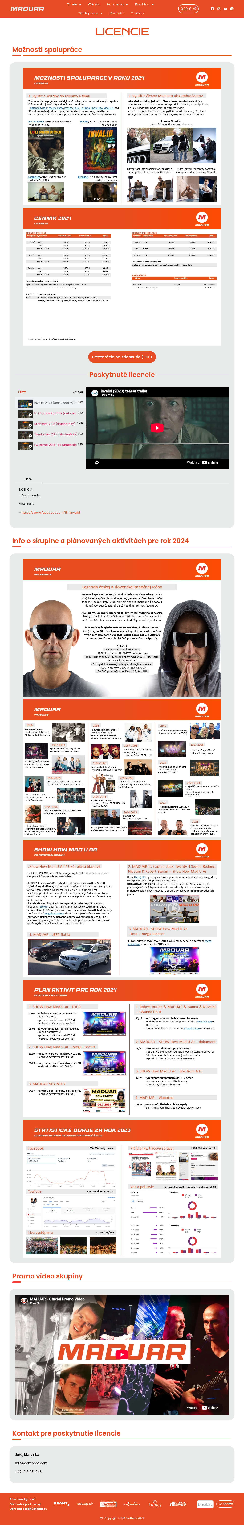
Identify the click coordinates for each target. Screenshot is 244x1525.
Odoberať (225, 1504)
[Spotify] (231, 8)
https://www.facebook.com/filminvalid (51, 512)
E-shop (137, 13)
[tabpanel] (157, 428)
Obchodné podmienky (25, 1504)
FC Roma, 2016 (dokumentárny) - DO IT (55, 445)
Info (28, 479)
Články (94, 4)
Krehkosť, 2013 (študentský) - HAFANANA (54, 424)
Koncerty (115, 4)
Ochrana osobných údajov (28, 1509)
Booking (142, 4)
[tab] (50, 402)
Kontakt (116, 13)
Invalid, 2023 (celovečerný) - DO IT (55, 403)
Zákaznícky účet (22, 1499)
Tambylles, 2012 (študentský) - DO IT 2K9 (55, 434)
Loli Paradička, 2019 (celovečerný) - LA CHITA (55, 413)
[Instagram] (218, 8)
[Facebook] (212, 8)
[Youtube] (225, 8)
